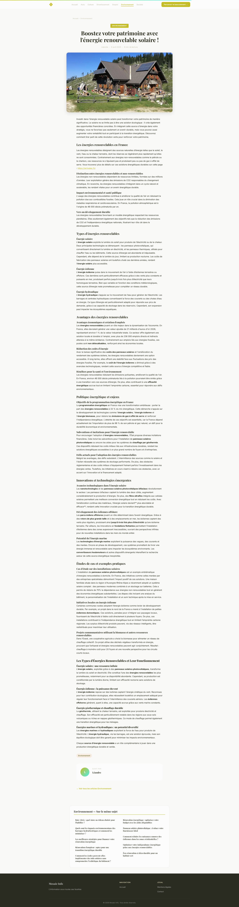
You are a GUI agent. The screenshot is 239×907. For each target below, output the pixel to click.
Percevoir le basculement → (176, 4)
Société (140, 4)
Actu (83, 4)
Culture (91, 4)
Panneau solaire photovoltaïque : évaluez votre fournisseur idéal (143, 829)
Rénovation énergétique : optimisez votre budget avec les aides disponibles (141, 821)
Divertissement (103, 4)
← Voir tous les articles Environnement (93, 788)
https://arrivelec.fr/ (86, 168)
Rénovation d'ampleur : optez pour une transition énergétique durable (92, 848)
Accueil (75, 4)
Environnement (127, 4)
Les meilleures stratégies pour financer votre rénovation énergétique (95, 840)
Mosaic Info (56, 883)
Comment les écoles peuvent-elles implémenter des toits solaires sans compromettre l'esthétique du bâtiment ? (93, 858)
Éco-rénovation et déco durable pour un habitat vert (140, 854)
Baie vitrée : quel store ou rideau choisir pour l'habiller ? (95, 821)
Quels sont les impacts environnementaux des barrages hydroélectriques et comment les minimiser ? (95, 831)
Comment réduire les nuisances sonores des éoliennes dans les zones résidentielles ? (142, 837)
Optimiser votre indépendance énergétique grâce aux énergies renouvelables (142, 846)
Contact (160, 891)
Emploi (115, 4)
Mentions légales (164, 887)
